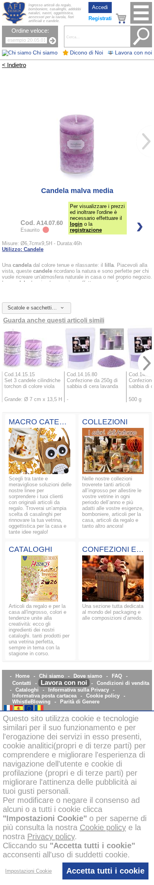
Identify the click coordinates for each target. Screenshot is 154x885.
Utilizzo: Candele (22, 249)
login (76, 224)
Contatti (21, 683)
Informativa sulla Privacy (78, 690)
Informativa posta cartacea (44, 696)
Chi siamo (51, 676)
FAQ (117, 676)
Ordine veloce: (30, 31)
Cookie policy (103, 696)
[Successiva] (144, 141)
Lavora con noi (64, 682)
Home (22, 676)
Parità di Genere (80, 702)
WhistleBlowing (31, 702)
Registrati (100, 18)
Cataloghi (27, 690)
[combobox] (36, 308)
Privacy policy (51, 836)
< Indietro (14, 65)
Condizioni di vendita (123, 683)
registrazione (86, 230)
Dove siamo (87, 676)
